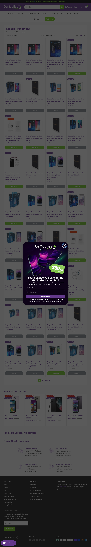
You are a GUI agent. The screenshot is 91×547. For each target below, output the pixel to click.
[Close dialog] (64, 245)
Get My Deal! (45, 296)
